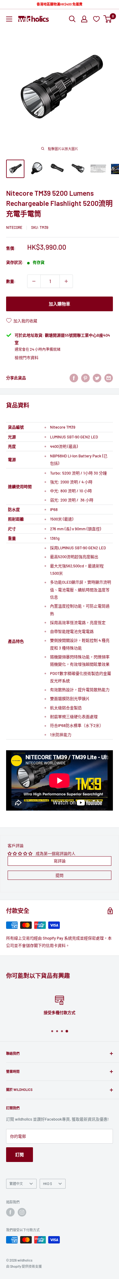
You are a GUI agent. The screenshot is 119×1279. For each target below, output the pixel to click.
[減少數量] (33, 281)
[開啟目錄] (9, 19)
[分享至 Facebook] (74, 378)
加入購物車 (59, 303)
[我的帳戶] (84, 19)
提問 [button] (59, 875)
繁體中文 (16, 1184)
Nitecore (14, 227)
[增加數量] (66, 281)
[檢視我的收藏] (97, 18)
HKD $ (47, 1184)
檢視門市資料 (26, 357)
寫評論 (60, 860)
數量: (11, 281)
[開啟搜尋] (72, 19)
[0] (108, 19)
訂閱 (19, 1154)
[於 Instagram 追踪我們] (22, 1212)
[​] (85, 378)
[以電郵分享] (108, 378)
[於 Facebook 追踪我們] (10, 1212)
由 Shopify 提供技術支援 (24, 1266)
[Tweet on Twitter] (97, 378)
